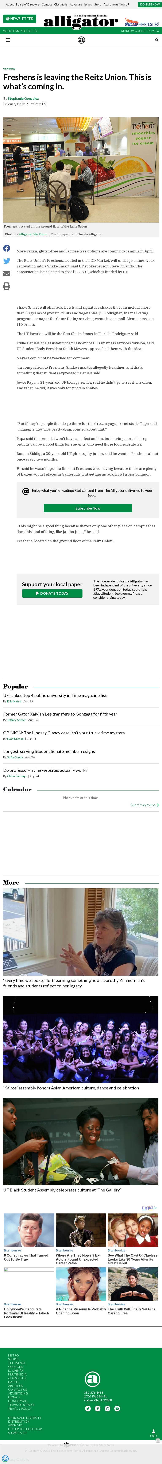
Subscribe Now (88, 508)
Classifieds (60, 4)
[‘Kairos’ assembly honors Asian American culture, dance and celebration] (80, 1039)
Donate (14, 1397)
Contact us (17, 1389)
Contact (47, 4)
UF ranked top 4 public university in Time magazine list (55, 695)
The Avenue (17, 1363)
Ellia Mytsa (14, 701)
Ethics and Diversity (24, 1417)
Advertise (76, 4)
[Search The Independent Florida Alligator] (156, 40)
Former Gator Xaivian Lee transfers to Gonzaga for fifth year (60, 713)
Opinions (15, 1367)
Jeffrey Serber (16, 720)
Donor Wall (18, 1401)
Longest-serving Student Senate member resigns (49, 751)
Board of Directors (27, 4)
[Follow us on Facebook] (97, 1408)
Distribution (19, 1421)
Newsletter (21, 18)
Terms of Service (21, 1405)
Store (97, 4)
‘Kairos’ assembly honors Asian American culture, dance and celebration (71, 1087)
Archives (15, 1425)
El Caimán (16, 1370)
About (10, 4)
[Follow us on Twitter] (88, 1408)
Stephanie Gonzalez (23, 98)
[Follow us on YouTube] (117, 1408)
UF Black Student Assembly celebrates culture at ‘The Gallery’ (62, 1189)
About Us (15, 1386)
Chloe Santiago (17, 776)
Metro (13, 1355)
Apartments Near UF (116, 4)
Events (13, 1382)
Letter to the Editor (25, 1429)
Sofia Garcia (15, 757)
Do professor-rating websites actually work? (45, 770)
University (9, 68)
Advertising (18, 1393)
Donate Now (150, 4)
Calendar (17, 789)
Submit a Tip (17, 1433)
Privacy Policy (20, 1408)
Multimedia (17, 1374)
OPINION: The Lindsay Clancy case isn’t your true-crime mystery (64, 732)
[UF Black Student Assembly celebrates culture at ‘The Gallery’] (80, 1141)
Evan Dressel (15, 738)
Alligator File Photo (33, 234)
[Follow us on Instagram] (107, 1408)
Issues (88, 4)
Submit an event (143, 805)
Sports (13, 1359)
